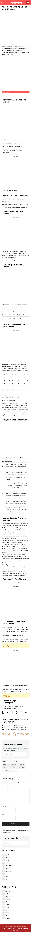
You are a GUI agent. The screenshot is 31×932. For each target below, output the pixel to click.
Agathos (7, 855)
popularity (13, 770)
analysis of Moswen (6, 764)
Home (3, 830)
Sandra (7, 899)
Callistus (7, 894)
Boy (7, 926)
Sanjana (7, 874)
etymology (21, 764)
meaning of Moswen (6, 767)
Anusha (7, 857)
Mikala (7, 868)
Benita (7, 915)
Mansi (7, 902)
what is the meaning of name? (15, 2)
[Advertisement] (15, 28)
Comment (5, 788)
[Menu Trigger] (27, 2)
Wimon (5, 928)
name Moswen (22, 767)
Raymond (8, 871)
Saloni (7, 913)
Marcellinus (8, 896)
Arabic (14, 926)
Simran (7, 918)
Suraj (7, 860)
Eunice (7, 905)
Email (3, 814)
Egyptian (5, 761)
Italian (18, 926)
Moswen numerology (14, 767)
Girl (4, 926)
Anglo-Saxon (24, 926)
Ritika (7, 876)
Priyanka (8, 866)
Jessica (7, 863)
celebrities (13, 764)
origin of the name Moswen (6, 770)
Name (4, 806)
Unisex (15, 761)
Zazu (6, 879)
